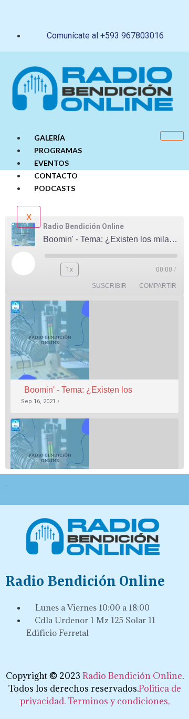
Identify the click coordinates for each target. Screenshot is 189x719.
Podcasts (54, 188)
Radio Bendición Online (132, 676)
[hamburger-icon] (172, 136)
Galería (49, 137)
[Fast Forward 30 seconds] (91, 269)
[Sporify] (131, 659)
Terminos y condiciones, (119, 701)
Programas (58, 150)
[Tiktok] (69, 13)
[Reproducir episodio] (23, 263)
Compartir (157, 285)
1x (69, 269)
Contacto (56, 175)
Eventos (51, 162)
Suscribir (109, 285)
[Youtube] (88, 13)
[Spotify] (127, 13)
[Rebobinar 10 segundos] (50, 269)
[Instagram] (107, 13)
